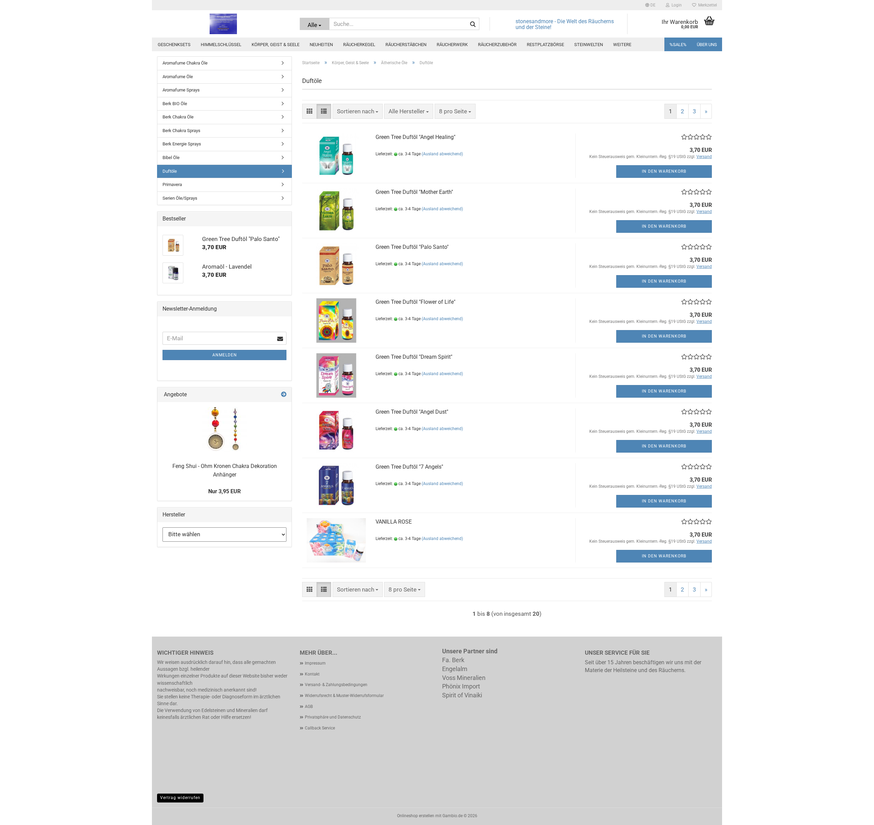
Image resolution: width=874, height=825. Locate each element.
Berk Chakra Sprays (181, 130)
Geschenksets (174, 44)
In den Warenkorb (664, 171)
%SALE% (678, 44)
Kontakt (312, 674)
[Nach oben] (855, 814)
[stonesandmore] (223, 24)
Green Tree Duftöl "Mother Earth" (414, 192)
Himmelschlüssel (221, 44)
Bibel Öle (171, 157)
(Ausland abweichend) (442, 154)
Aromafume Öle (178, 76)
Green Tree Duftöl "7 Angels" (409, 467)
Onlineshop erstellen (415, 815)
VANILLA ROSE (394, 521)
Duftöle (170, 171)
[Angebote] (283, 395)
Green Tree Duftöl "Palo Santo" (412, 247)
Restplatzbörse (545, 44)
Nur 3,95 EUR (224, 491)
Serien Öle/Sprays (180, 198)
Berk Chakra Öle (178, 116)
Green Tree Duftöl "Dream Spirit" (414, 357)
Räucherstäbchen (405, 44)
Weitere (622, 44)
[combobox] (358, 111)
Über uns (707, 44)
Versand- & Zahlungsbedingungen (336, 684)
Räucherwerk (452, 44)
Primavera (172, 184)
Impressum (315, 663)
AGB (309, 706)
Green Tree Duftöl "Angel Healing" (415, 137)
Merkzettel (706, 5)
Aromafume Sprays (181, 90)
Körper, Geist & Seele (275, 44)
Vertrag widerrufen (180, 797)
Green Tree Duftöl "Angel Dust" (412, 412)
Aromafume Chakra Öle (185, 63)
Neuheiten (321, 44)
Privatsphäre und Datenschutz (333, 717)
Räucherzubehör (497, 44)
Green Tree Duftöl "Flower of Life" (415, 302)
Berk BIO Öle (175, 103)
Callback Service (320, 728)
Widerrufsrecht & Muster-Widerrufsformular (344, 695)
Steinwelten (588, 44)
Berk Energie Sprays (182, 143)
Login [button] (675, 5)
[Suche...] (472, 24)
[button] (650, 5)
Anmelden (224, 355)
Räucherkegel (359, 44)
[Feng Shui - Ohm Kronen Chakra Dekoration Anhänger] (224, 429)
